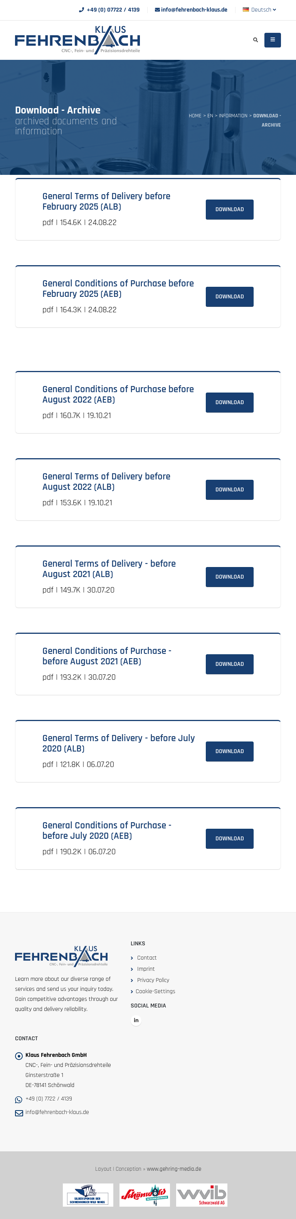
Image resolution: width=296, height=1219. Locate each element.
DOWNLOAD (229, 209)
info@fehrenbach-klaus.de (194, 10)
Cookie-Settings (155, 991)
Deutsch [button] (261, 10)
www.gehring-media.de (174, 1169)
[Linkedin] (136, 1020)
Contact (147, 958)
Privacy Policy (153, 980)
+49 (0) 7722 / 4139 (48, 1099)
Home (195, 115)
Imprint (146, 969)
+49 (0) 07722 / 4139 (113, 10)
